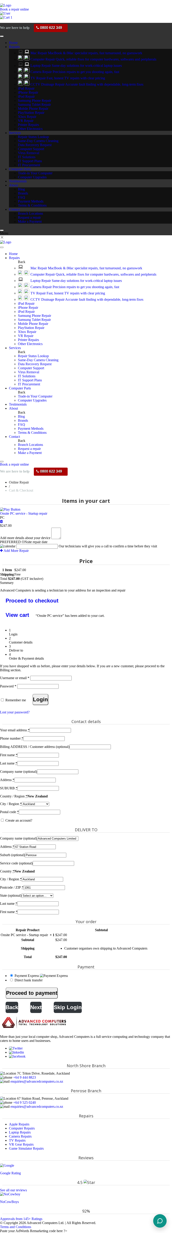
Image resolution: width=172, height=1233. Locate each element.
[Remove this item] (1, 521)
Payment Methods (30, 201)
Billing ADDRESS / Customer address (34, 747)
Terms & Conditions (32, 205)
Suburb (12, 855)
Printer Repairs (28, 125)
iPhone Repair (28, 92)
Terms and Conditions (15, 1227)
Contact (14, 209)
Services (15, 133)
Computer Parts (20, 169)
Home (13, 43)
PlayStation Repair (31, 112)
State (11, 895)
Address (7, 780)
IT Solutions (26, 157)
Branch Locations (30, 213)
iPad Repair (26, 88)
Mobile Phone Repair (33, 108)
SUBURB (8, 788)
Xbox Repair (27, 117)
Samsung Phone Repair (34, 100)
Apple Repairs (19, 1124)
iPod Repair (26, 96)
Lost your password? (15, 712)
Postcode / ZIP (12, 887)
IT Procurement (29, 165)
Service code (16, 863)
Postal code (9, 812)
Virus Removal (28, 153)
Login (40, 699)
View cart (17, 615)
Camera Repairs (20, 1136)
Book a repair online (14, 9)
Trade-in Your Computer (35, 173)
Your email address (15, 730)
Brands (23, 193)
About (13, 185)
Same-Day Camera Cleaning (38, 141)
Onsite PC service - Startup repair (23, 513)
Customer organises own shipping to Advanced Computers (105, 948)
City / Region (11, 804)
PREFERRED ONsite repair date (23, 542)
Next (36, 1007)
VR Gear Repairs (21, 1144)
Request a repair (29, 217)
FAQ (21, 197)
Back (12, 1007)
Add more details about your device (25, 538)
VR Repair (25, 121)
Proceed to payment (31, 993)
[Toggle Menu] (2, 36)
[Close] (2, 230)
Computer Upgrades (32, 177)
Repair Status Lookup (33, 137)
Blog (21, 189)
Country (7, 871)
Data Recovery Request (35, 145)
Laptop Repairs (20, 1132)
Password (8, 686)
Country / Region (13, 796)
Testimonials (18, 181)
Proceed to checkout (32, 601)
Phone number (11, 738)
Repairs (14, 47)
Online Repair (19, 482)
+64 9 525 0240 (24, 1102)
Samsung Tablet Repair (34, 104)
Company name (18, 771)
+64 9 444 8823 (24, 1077)
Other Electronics (30, 129)
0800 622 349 (50, 28)
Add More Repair (16, 551)
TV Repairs (17, 1140)
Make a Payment (30, 221)
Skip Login (68, 1007)
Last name (8, 763)
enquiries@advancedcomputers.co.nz (37, 1081)
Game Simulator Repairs (26, 1148)
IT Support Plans (30, 161)
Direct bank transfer (29, 980)
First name (8, 755)
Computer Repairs (22, 1128)
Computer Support (31, 149)
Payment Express (27, 976)
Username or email (14, 678)
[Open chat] (160, 1221)
